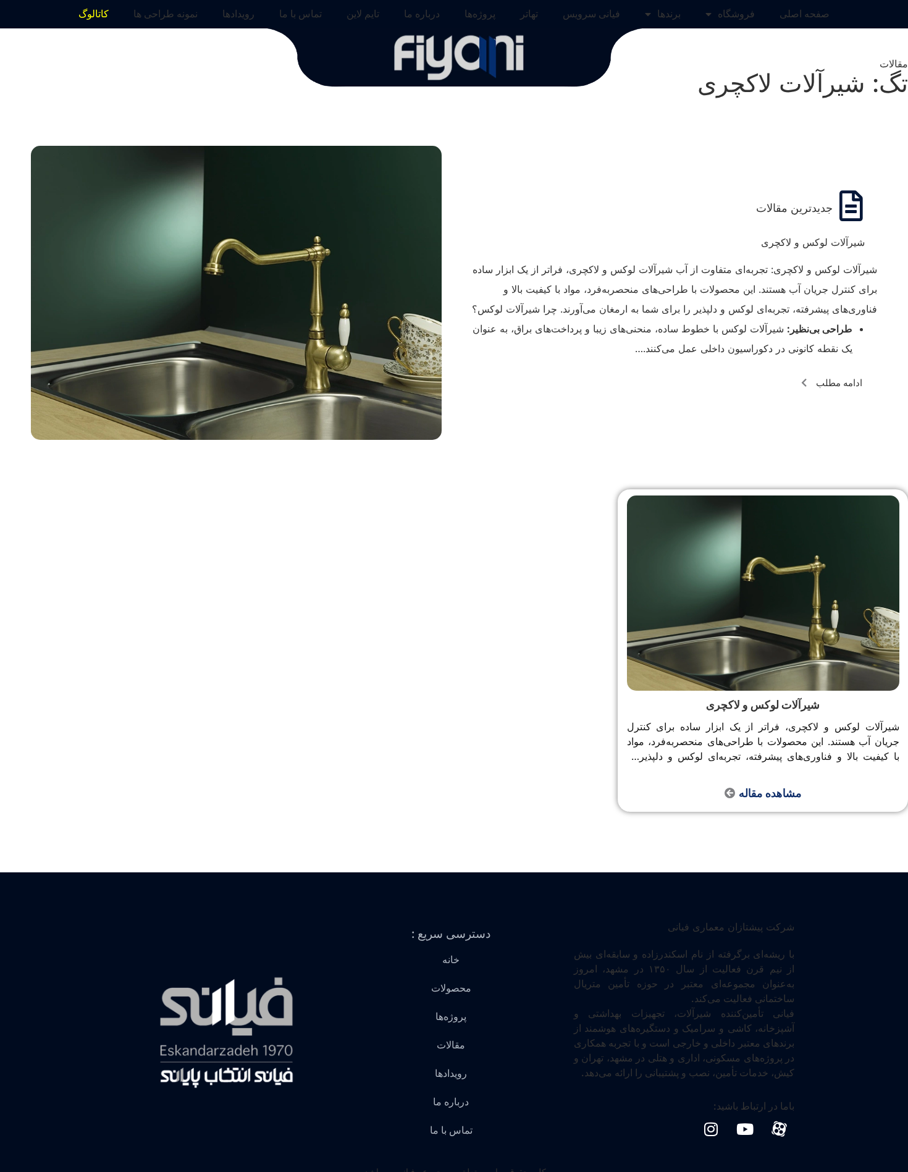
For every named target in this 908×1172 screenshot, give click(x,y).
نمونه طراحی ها (165, 14)
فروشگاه (736, 14)
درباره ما (422, 14)
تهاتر (529, 14)
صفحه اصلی (805, 14)
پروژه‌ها (480, 14)
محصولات (451, 988)
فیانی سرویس (591, 14)
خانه (451, 960)
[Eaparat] (778, 1129)
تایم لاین (363, 14)
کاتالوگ (93, 14)
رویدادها (238, 14)
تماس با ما (300, 14)
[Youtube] (744, 1129)
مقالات (451, 1045)
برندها (669, 14)
